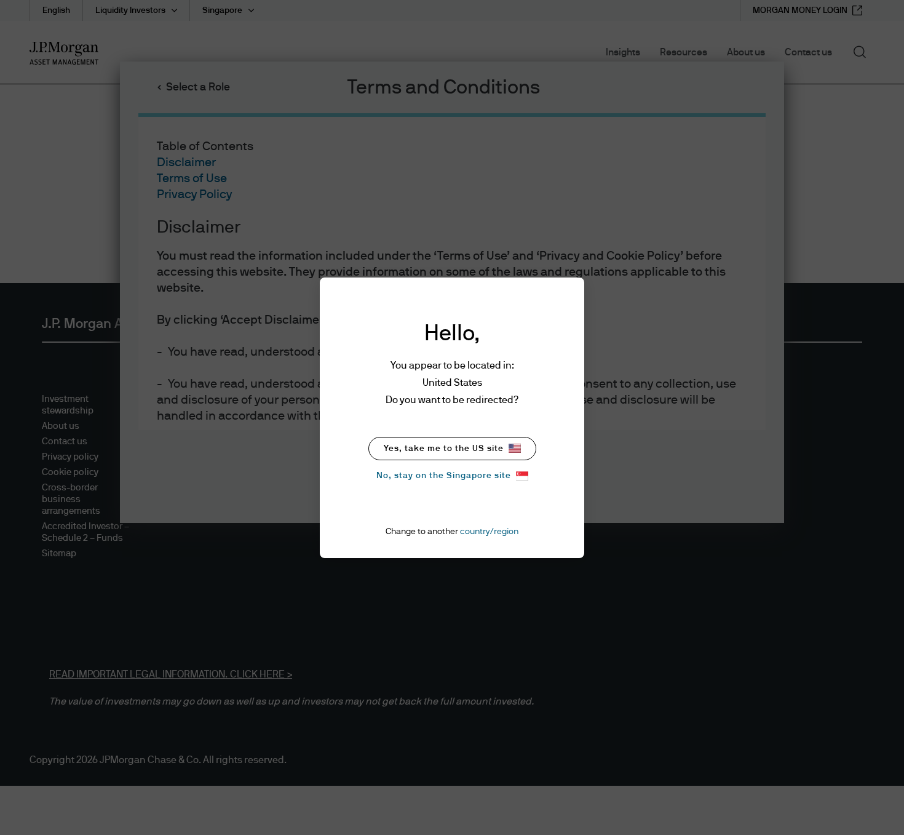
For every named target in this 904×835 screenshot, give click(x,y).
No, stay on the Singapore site (443, 475)
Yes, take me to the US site (444, 448)
